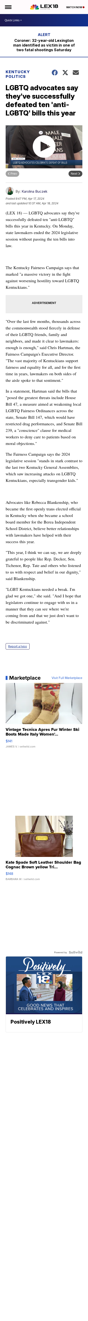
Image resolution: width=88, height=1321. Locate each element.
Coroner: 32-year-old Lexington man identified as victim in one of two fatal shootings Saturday (44, 45)
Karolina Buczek (34, 191)
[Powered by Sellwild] (75, 952)
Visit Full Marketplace (67, 677)
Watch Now (74, 7)
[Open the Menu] (8, 7)
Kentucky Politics (18, 74)
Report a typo (17, 646)
